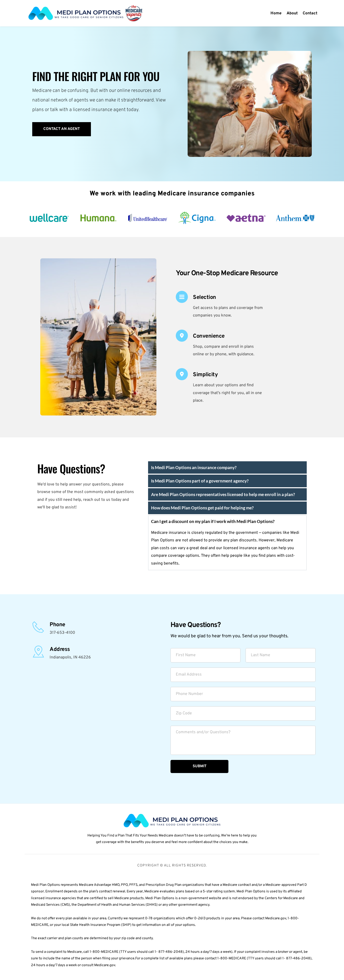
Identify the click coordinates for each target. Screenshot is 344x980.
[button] (227, 467)
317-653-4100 (62, 632)
